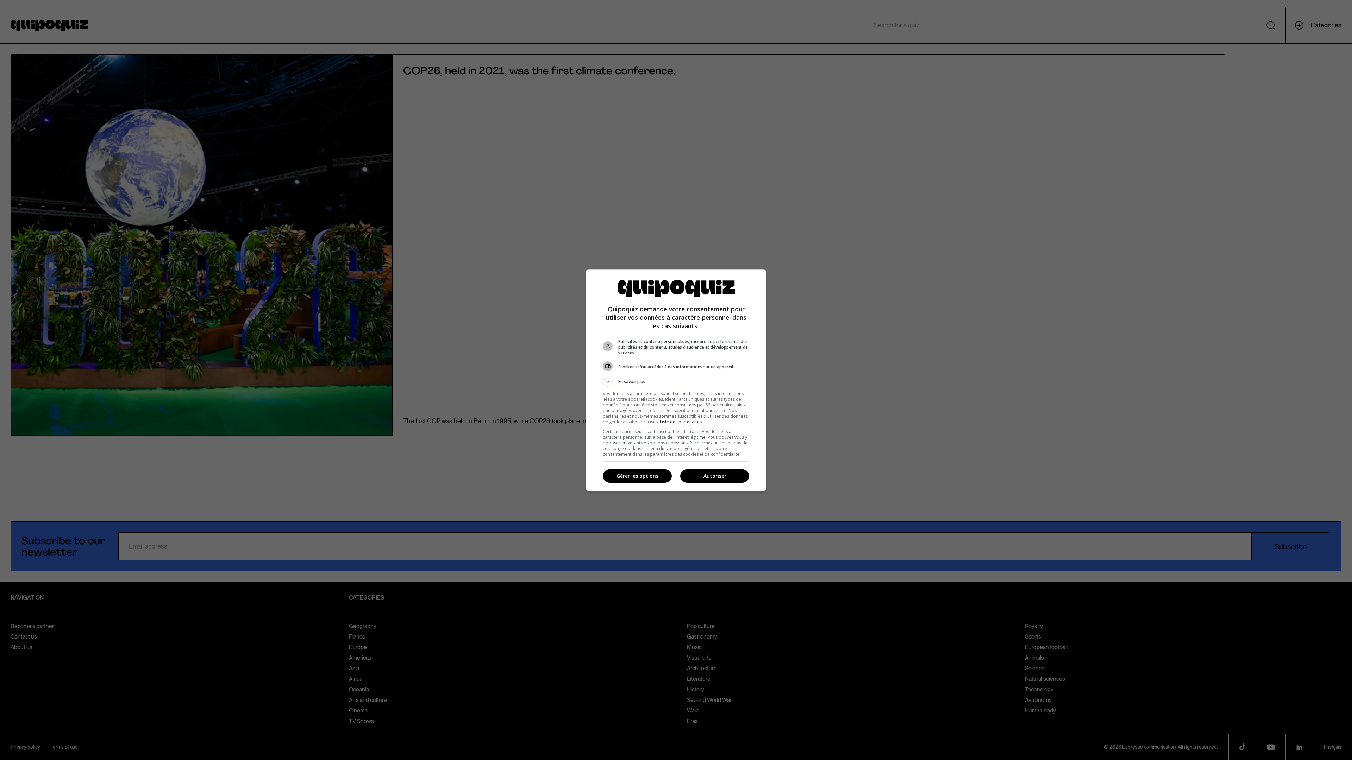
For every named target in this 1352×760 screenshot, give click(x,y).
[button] (676, 382)
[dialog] (676, 380)
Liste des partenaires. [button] (681, 422)
